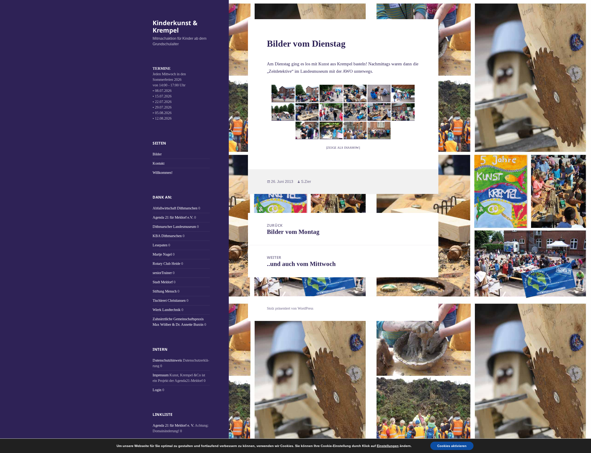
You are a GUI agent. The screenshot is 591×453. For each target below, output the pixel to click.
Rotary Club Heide (166, 264)
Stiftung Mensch (165, 291)
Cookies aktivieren (452, 446)
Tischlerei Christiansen (169, 300)
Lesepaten (160, 245)
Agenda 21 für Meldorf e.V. (173, 217)
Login (157, 390)
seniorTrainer (162, 273)
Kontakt (158, 163)
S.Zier (306, 182)
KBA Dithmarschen (167, 236)
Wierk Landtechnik (167, 310)
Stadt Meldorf (163, 282)
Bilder (157, 154)
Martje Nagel (162, 254)
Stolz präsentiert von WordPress (290, 308)
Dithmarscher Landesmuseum (174, 227)
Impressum (161, 375)
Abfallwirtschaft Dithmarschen (175, 208)
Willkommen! (162, 173)
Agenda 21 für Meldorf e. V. (173, 425)
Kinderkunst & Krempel (175, 26)
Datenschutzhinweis (167, 360)
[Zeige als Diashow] (343, 147)
